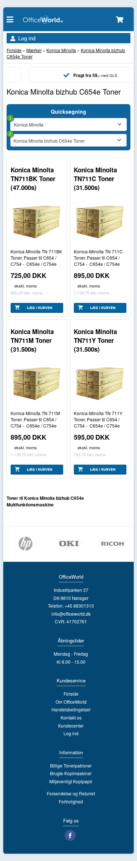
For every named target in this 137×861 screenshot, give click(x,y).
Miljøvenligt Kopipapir (70, 781)
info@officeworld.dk (71, 614)
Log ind (26, 38)
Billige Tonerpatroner (71, 765)
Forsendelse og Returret (71, 793)
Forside (14, 50)
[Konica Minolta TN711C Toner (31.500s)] (100, 221)
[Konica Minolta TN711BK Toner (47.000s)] (37, 221)
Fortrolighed (71, 801)
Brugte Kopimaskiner (71, 773)
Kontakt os (71, 717)
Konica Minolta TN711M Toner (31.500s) (32, 340)
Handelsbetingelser (71, 709)
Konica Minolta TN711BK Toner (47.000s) (33, 178)
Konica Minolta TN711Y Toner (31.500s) (95, 340)
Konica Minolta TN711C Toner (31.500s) (95, 178)
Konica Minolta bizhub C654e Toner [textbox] (49, 141)
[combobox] (68, 140)
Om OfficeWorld (71, 702)
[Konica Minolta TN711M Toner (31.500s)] (37, 383)
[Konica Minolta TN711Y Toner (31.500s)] (100, 383)
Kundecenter (71, 725)
